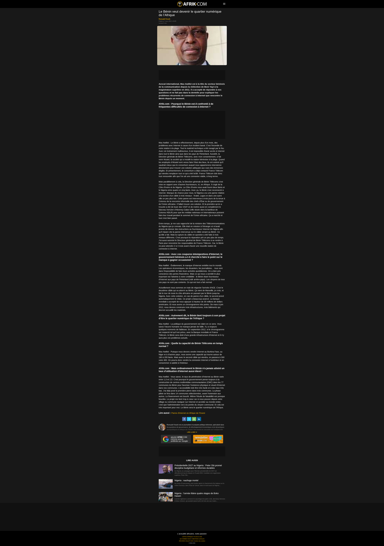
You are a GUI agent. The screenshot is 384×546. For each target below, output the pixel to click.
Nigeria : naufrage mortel (186, 480)
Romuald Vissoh (164, 19)
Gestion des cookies (199, 541)
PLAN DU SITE (198, 536)
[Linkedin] (199, 419)
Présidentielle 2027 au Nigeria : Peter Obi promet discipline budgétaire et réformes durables (198, 466)
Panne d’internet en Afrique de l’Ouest (188, 413)
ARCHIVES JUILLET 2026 (186, 541)
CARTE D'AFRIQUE (187, 536)
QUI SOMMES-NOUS (185, 539)
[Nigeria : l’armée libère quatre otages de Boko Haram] (166, 497)
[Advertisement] (192, 75)
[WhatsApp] (194, 419)
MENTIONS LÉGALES (198, 539)
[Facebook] (184, 419)
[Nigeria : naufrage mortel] (166, 484)
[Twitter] (189, 419)
